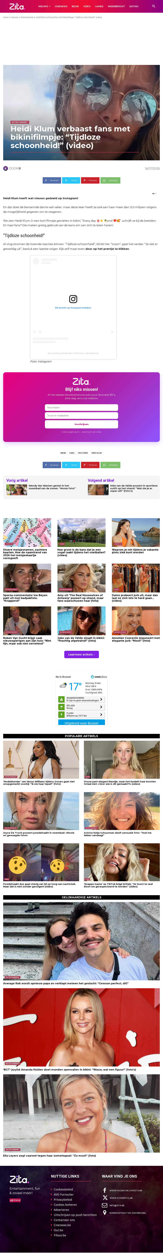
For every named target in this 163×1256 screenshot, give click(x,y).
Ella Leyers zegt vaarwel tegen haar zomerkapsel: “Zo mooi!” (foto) (49, 1155)
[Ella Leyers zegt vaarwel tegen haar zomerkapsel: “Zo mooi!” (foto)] (81, 1113)
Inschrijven (82, 424)
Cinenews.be (62, 1225)
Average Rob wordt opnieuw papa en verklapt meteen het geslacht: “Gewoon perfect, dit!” (66, 983)
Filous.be (60, 1235)
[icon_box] (122, 1190)
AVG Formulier (64, 1194)
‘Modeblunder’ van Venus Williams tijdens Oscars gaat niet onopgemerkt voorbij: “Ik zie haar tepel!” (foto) (39, 782)
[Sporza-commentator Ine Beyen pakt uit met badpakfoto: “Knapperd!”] (27, 578)
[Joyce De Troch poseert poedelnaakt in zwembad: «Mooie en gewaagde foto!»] (41, 811)
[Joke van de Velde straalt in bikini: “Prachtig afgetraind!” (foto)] (81, 620)
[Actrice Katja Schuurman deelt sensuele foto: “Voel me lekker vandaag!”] (122, 811)
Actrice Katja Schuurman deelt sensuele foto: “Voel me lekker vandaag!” (118, 834)
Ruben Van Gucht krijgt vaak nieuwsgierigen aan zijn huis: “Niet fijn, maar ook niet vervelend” (27, 641)
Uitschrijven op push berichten (75, 1215)
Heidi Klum (97, 453)
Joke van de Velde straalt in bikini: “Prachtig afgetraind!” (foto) (81, 639)
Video (62, 544)
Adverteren (61, 1210)
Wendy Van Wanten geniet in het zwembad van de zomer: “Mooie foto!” (52, 487)
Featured (83, 453)
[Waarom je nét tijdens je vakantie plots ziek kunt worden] (136, 532)
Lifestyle (9, 544)
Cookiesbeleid (63, 1189)
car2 (71, 453)
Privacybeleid (63, 1199)
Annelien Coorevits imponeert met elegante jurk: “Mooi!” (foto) (136, 639)
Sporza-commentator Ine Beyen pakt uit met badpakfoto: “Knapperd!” (25, 598)
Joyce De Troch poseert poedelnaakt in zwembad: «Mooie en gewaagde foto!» (38, 834)
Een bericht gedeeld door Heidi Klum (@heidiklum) (73, 353)
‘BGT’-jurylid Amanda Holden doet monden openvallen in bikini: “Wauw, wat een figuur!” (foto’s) (69, 1069)
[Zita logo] (17, 6)
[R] (6, 168)
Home (6, 17)
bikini (63, 453)
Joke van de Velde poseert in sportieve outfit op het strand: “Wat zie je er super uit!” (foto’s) (134, 488)
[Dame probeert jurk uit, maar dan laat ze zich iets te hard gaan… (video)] (136, 578)
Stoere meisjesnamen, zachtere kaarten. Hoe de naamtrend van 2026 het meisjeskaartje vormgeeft (25, 554)
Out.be (58, 1230)
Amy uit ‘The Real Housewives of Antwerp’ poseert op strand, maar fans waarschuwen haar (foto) (80, 598)
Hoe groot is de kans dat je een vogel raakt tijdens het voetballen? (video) (81, 552)
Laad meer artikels (80, 654)
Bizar (87, 777)
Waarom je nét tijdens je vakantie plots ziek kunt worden (135, 551)
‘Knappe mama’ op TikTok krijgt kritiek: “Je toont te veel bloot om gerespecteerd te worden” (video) (118, 885)
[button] (154, 6)
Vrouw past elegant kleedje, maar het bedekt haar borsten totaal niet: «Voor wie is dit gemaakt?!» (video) (120, 782)
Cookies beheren (65, 1205)
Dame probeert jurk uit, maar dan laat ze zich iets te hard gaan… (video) (135, 598)
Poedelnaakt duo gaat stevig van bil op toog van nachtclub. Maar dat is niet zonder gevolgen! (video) (39, 885)
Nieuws (14, 17)
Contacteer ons (64, 1220)
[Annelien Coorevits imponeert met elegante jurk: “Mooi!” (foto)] (136, 620)
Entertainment (27, 17)
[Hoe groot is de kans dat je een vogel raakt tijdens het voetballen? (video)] (81, 532)
